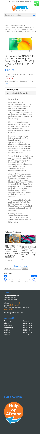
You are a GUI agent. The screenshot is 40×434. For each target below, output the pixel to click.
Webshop (14, 25)
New (6, 83)
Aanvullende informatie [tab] (17, 93)
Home (7, 25)
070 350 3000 (15, 2)
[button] (32, 38)
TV (12, 27)
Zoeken (24, 268)
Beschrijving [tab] (12, 89)
